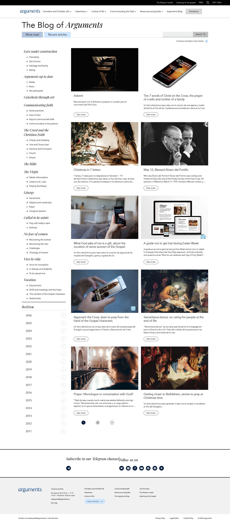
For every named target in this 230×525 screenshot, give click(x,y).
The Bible (30, 164)
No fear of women (36, 234)
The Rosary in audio (165, 2)
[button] (94, 501)
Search (199, 34)
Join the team (53, 518)
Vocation (30, 280)
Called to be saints (36, 217)
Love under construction (40, 51)
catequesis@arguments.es (60, 499)
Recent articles (57, 35)
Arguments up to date (38, 76)
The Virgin (31, 172)
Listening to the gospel (186, 2)
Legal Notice (174, 518)
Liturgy (29, 192)
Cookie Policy (188, 518)
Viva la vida (32, 259)
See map (54, 503)
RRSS (201, 2)
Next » (112, 423)
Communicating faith (38, 105)
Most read (32, 35)
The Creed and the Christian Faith (36, 132)
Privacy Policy (160, 518)
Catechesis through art (39, 97)
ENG (219, 2)
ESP (214, 2)
